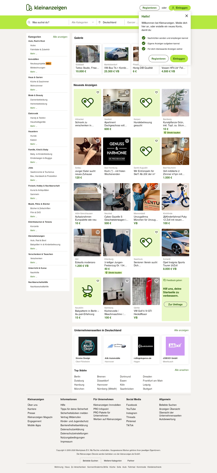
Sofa (119, 466)
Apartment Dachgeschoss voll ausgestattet (114, 125)
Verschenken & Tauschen (40, 254)
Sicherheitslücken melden (74, 413)
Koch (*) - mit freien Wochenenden (114, 172)
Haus (67, 466)
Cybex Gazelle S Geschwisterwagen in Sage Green (115, 219)
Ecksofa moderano (85, 262)
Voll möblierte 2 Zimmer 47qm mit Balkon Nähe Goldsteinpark (172, 175)
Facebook (131, 404)
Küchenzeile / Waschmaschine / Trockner (113, 314)
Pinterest (131, 421)
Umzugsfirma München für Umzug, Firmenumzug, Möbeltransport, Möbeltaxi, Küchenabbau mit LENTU (145, 226)
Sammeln (34, 194)
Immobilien (33, 59)
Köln (122, 384)
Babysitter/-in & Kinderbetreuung (45, 244)
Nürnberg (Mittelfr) (107, 388)
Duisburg (79, 380)
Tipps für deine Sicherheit (74, 409)
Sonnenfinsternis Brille (97, 466)
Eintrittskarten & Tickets (40, 221)
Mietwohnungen (37, 67)
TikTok (129, 425)
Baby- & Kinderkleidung (41, 153)
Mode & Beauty (35, 95)
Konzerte (34, 226)
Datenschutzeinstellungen (74, 433)
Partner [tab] (130, 460)
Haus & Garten (35, 77)
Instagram (131, 413)
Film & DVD (35, 212)
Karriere (32, 409)
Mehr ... (33, 53)
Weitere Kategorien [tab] (113, 460)
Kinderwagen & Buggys (41, 157)
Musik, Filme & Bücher (39, 203)
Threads (130, 417)
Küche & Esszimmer (39, 81)
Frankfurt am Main (153, 380)
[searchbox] (50, 22)
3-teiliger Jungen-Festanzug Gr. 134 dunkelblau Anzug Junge (114, 267)
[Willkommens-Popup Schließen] (186, 15)
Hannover (102, 384)
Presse (31, 413)
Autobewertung (167, 419)
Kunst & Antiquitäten (39, 190)
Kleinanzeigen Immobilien (107, 404)
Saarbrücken (127, 388)
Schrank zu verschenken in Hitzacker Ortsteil (84, 125)
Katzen (33, 139)
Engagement (34, 421)
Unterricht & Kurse (37, 268)
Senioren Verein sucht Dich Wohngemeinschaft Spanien (145, 267)
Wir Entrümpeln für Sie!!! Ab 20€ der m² (144, 172)
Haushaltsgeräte (38, 121)
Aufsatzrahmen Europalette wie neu (85, 218)
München (79, 388)
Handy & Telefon (38, 117)
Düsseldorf (103, 380)
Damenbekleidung (38, 99)
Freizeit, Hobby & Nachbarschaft (44, 185)
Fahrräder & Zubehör (40, 49)
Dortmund (125, 376)
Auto (124, 466)
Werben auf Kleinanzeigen (107, 419)
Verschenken (36, 258)
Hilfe (63, 404)
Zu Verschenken (78, 466)
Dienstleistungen (36, 235)
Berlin (77, 376)
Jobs (30, 167)
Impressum (67, 441)
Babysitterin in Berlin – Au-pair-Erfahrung (87, 312)
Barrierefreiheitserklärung (74, 425)
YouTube (131, 409)
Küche (112, 466)
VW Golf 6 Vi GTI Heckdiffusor (143, 312)
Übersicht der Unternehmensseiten (170, 414)
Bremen (101, 376)
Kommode (141, 466)
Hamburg (79, 384)
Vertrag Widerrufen (71, 417)
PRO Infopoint (100, 409)
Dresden (147, 376)
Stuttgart (147, 388)
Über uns (32, 404)
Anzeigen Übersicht (169, 409)
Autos (33, 45)
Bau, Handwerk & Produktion (43, 175)
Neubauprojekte (37, 63)
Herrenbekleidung (38, 103)
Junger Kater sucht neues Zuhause (85, 172)
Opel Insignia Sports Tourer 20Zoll (174, 264)
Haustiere (33, 131)
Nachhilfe (34, 272)
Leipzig (147, 384)
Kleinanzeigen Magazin (40, 417)
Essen (123, 380)
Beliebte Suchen (168, 404)
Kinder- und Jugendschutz (74, 421)
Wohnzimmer (36, 85)
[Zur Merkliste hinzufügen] (98, 92)
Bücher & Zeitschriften (40, 208)
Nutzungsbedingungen (73, 437)
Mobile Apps (34, 425)
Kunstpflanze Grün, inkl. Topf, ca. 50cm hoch (173, 125)
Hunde (33, 135)
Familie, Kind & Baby (38, 149)
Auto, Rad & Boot (36, 40)
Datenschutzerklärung (72, 429)
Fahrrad (131, 466)
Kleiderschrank (154, 466)
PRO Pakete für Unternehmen (101, 414)
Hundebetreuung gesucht (143, 123)
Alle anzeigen (60, 36)
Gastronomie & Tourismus (42, 171)
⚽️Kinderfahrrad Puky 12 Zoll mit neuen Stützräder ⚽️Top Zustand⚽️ (175, 221)
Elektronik (33, 113)
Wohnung (58, 466)
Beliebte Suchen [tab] (90, 460)
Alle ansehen (182, 370)
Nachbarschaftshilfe (38, 282)
